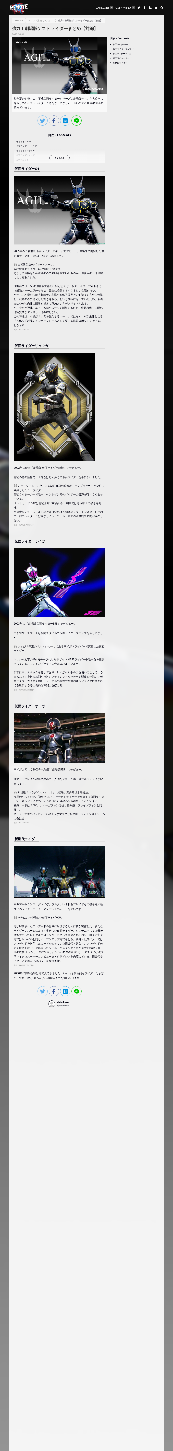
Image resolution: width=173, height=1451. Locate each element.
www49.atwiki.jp (26, 690)
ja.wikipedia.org (26, 965)
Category (102, 7)
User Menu (123, 7)
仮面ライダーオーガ (25, 155)
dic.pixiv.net (24, 329)
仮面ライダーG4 (23, 141)
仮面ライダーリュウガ (26, 146)
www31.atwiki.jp (26, 525)
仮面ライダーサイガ (25, 150)
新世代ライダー (23, 159)
